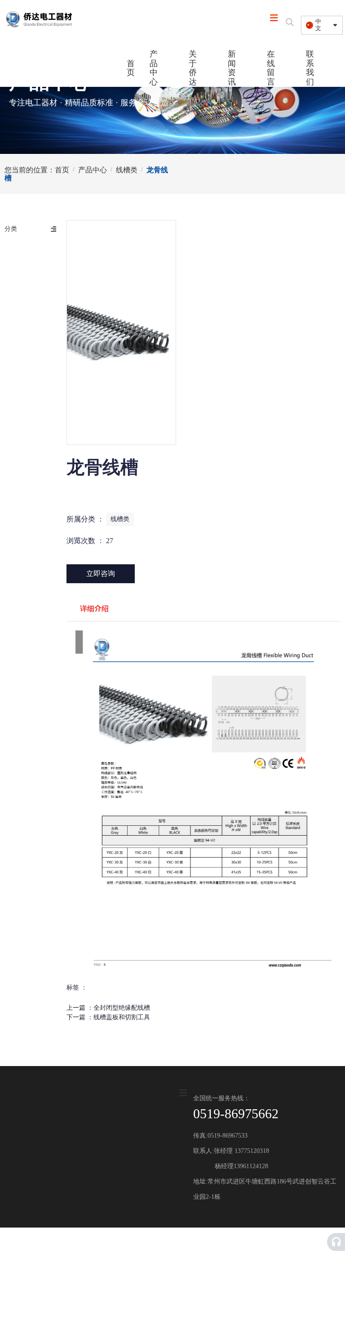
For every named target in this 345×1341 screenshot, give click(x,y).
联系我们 (310, 68)
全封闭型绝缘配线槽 (121, 1007)
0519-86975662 (236, 1113)
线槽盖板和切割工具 (121, 1017)
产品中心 (154, 68)
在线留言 (271, 68)
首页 (130, 68)
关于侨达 (193, 68)
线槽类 (126, 169)
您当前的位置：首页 (37, 169)
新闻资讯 (232, 68)
